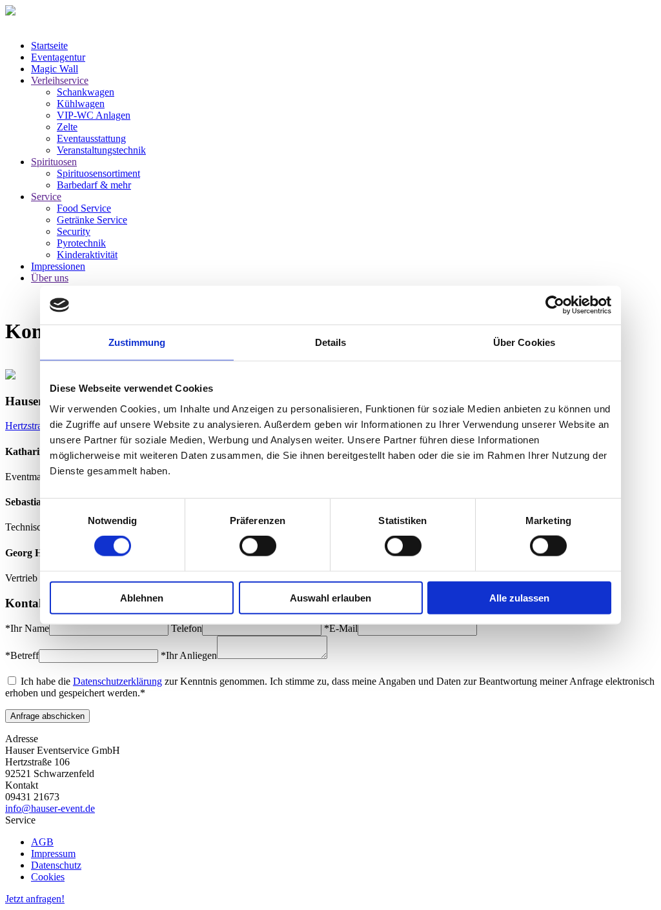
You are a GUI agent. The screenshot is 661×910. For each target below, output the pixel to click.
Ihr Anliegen (189, 655)
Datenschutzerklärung (117, 681)
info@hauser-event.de (50, 808)
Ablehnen (141, 597)
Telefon (186, 628)
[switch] (257, 546)
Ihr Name (27, 628)
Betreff (22, 655)
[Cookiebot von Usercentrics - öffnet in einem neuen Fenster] (554, 305)
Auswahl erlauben (330, 597)
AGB (42, 841)
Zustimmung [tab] (137, 342)
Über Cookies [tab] (524, 342)
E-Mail (341, 628)
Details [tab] (331, 342)
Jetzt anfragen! (35, 898)
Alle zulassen (519, 597)
